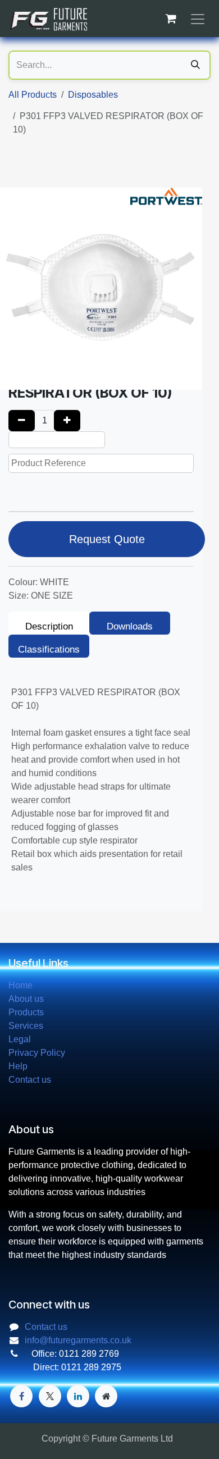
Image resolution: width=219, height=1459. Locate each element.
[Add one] (67, 420)
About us (26, 999)
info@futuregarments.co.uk (78, 1340)
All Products (32, 94)
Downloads (130, 626)
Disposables (93, 94)
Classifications (49, 649)
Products (26, 1012)
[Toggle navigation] (198, 18)
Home (20, 985)
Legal (19, 1039)
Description (49, 626)
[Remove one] (21, 420)
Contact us (29, 1079)
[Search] (195, 65)
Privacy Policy (36, 1052)
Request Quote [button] (107, 539)
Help (18, 1066)
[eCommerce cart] (170, 18)
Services (25, 1026)
